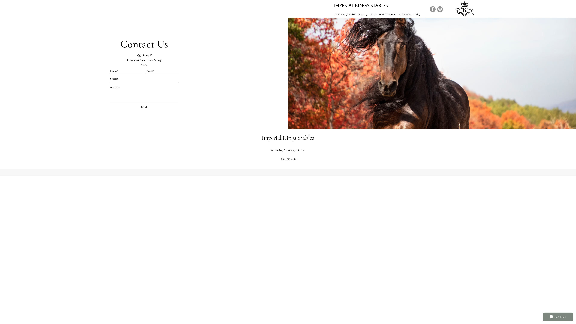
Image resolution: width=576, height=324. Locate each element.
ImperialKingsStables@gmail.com (287, 150)
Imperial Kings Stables (361, 5)
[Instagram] (440, 9)
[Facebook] (433, 9)
